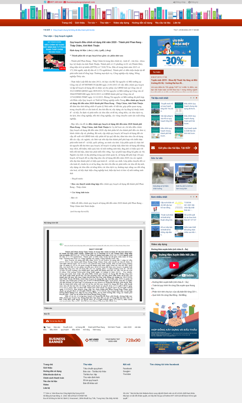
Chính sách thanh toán (53, 378)
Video (46, 385)
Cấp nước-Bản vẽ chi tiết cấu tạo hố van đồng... (167, 205)
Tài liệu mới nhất (159, 98)
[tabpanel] (163, 120)
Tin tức (92, 22)
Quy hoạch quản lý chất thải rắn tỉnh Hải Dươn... (190, 130)
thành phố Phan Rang (96, 327)
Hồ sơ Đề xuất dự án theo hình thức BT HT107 (190, 217)
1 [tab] (190, 98)
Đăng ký (194, 2)
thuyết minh (67, 327)
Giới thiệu (80, 22)
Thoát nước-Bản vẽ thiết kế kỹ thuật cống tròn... (167, 217)
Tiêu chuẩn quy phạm (93, 368)
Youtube (127, 374)
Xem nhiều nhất (159, 197)
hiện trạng (97, 330)
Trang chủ (67, 22)
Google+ (127, 371)
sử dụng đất (80, 327)
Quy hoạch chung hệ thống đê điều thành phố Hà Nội (74, 30)
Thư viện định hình (91, 377)
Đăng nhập (180, 2)
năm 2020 (128, 327)
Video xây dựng (121, 22)
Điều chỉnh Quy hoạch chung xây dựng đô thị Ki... (190, 106)
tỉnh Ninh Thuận (114, 327)
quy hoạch (65, 330)
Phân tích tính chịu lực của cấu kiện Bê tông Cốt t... (175, 292)
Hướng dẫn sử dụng (142, 22)
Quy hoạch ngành (63, 36)
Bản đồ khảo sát (90, 383)
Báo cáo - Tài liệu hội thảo (94, 371)
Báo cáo (57, 327)
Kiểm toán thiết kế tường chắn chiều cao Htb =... (190, 229)
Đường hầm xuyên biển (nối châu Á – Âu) (169, 249)
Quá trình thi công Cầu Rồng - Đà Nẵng (169, 295)
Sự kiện (156, 72)
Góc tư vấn (156, 158)
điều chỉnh (54, 330)
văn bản (138, 327)
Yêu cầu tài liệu (162, 22)
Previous (149, 121)
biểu (44, 330)
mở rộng (86, 330)
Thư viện (104, 22)
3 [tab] (196, 98)
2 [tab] (193, 98)
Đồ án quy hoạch (90, 380)
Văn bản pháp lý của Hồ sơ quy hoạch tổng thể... (167, 118)
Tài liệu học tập (90, 374)
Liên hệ (176, 22)
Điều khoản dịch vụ (52, 374)
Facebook (127, 368)
